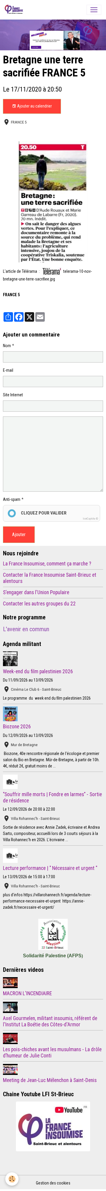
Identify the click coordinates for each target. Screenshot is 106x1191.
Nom (7, 345)
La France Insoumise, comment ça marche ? (47, 564)
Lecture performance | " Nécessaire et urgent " (50, 868)
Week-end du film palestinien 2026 (38, 671)
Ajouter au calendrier (34, 106)
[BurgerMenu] (94, 10)
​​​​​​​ (52, 271)
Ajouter (19, 534)
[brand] (15, 10)
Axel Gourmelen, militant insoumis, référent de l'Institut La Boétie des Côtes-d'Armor (50, 1021)
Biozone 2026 (17, 727)
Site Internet (13, 394)
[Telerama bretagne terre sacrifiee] (53, 201)
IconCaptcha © (90, 518)
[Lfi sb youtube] (53, 1126)
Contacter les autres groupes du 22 (39, 604)
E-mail (8, 370)
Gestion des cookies (53, 1183)
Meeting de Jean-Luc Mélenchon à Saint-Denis (50, 1080)
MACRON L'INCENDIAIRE (27, 993)
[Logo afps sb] (53, 934)
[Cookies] (12, 1179)
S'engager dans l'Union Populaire (36, 592)
